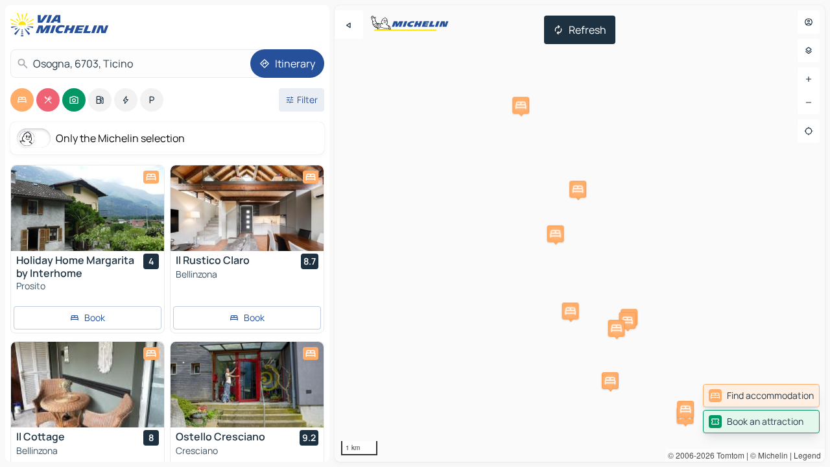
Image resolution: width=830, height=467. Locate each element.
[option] (22, 100)
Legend (807, 455)
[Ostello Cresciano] (247, 384)
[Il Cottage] (87, 384)
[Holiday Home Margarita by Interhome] (87, 208)
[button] (570, 311)
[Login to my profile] (809, 22)
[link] (761, 395)
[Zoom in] (809, 79)
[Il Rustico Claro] (247, 208)
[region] (580, 233)
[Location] (809, 131)
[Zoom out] (809, 102)
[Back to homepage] (62, 24)
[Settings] (809, 50)
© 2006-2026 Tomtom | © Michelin (728, 455)
